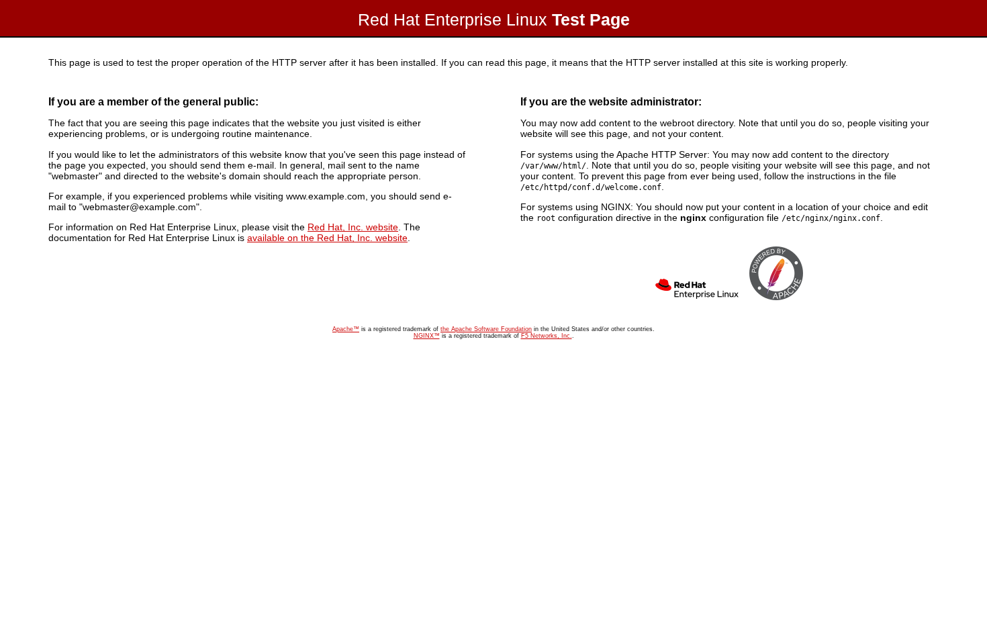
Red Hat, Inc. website (353, 227)
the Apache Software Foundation (486, 329)
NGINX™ (427, 335)
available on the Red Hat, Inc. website (327, 237)
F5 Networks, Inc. (546, 335)
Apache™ (345, 329)
